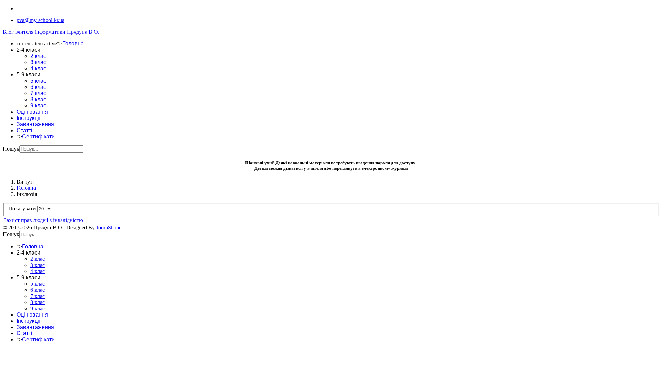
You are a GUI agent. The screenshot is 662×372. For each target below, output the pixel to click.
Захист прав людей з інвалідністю (43, 220)
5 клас (38, 81)
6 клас (38, 87)
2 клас (38, 56)
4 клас (38, 68)
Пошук (11, 149)
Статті (24, 130)
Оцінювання (32, 112)
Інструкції (28, 118)
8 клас (38, 99)
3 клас (38, 62)
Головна (73, 43)
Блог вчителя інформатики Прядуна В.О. (51, 32)
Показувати (22, 208)
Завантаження (35, 124)
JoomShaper (109, 227)
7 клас (38, 93)
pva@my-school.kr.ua (40, 20)
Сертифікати (38, 137)
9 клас (38, 105)
